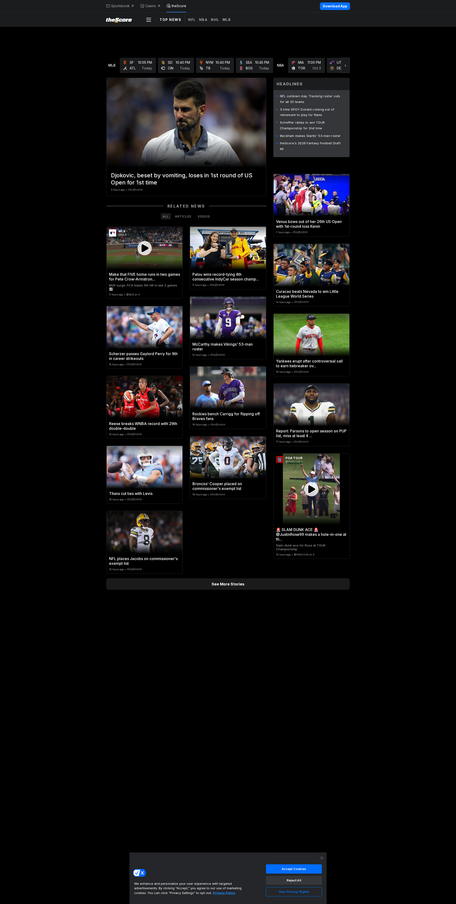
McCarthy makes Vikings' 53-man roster (222, 346)
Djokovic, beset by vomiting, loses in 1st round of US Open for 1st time (181, 179)
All (166, 216)
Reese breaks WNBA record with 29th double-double (143, 426)
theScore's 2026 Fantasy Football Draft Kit (310, 146)
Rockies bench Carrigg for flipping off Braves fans (226, 416)
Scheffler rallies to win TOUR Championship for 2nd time (302, 125)
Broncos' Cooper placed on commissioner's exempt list (217, 486)
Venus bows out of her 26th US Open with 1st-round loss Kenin (309, 224)
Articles (183, 216)
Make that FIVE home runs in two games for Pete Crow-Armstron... (144, 276)
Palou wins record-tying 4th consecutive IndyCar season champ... (225, 276)
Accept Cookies (294, 869)
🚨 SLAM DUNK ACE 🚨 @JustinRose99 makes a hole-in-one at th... (311, 534)
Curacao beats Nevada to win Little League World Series (307, 294)
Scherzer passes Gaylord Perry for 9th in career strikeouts (143, 356)
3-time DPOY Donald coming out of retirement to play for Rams (307, 112)
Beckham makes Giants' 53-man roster (310, 136)
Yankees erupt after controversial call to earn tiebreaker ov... (309, 363)
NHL (215, 20)
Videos (204, 216)
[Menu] (148, 20)
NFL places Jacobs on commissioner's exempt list (143, 561)
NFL (192, 20)
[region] (228, 878)
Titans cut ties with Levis (130, 493)
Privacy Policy (224, 893)
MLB (227, 20)
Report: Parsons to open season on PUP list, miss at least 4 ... (311, 433)
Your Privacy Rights (294, 892)
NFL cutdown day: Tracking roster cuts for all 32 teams (310, 99)
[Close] (321, 857)
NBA (203, 20)
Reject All (294, 880)
